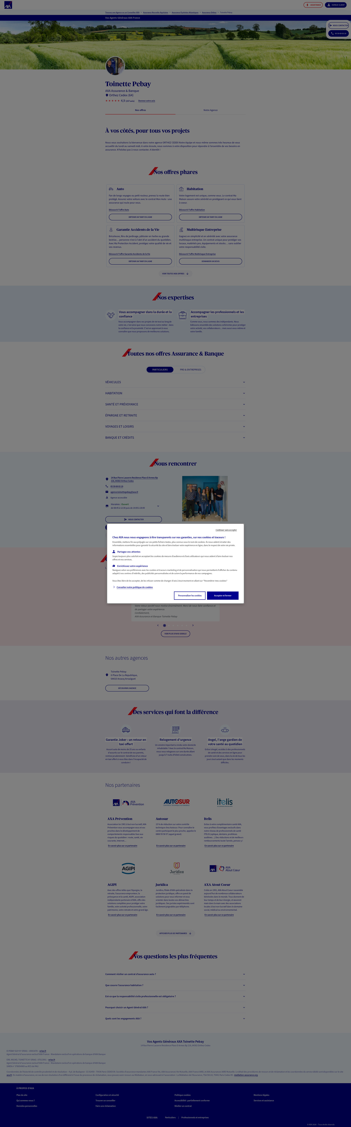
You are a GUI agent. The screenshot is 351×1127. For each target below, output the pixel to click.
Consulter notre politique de (135, 587)
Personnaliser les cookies (190, 595)
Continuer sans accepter (226, 530)
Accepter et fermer (222, 595)
